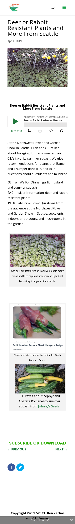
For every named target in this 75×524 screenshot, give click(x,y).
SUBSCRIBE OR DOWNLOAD (37, 443)
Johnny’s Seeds (49, 406)
